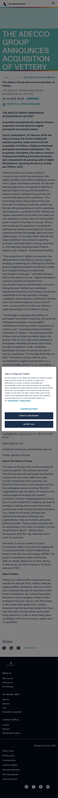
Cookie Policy (13, 400)
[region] (29, 399)
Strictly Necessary (29, 416)
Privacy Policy (25, 400)
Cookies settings (29, 409)
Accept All (29, 424)
